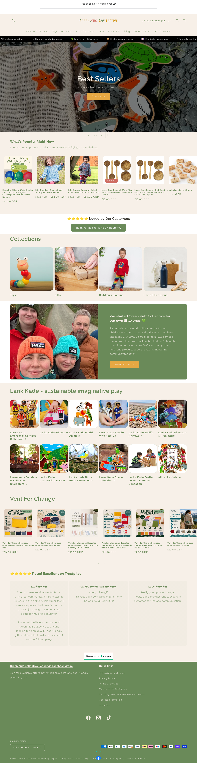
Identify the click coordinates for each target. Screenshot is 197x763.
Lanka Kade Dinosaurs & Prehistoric (172, 434)
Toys (13, 295)
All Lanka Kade (168, 477)
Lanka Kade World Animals (81, 434)
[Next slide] (102, 135)
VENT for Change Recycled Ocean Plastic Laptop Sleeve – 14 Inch (18, 545)
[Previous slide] (89, 135)
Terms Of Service (108, 683)
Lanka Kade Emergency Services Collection (23, 435)
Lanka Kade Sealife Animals (141, 434)
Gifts (58, 295)
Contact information (136, 759)
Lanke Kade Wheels (52, 432)
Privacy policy (66, 759)
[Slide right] (105, 211)
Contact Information (110, 699)
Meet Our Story (124, 364)
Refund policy (82, 759)
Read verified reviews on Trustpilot (98, 227)
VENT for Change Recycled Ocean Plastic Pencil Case (48, 544)
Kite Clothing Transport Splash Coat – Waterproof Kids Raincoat (83, 191)
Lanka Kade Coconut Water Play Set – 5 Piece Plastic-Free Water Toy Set (116, 192)
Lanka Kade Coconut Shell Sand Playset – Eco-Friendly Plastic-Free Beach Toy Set (149, 192)
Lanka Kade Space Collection (111, 479)
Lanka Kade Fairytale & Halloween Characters (23, 480)
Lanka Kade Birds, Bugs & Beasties (80, 479)
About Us (104, 705)
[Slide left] (92, 211)
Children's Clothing (111, 295)
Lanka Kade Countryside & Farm (52, 479)
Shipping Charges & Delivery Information (122, 694)
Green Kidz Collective (28, 759)
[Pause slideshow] (108, 135)
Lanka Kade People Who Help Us (111, 434)
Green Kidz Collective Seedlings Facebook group (41, 665)
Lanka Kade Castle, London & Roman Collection (141, 480)
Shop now (98, 96)
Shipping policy (117, 759)
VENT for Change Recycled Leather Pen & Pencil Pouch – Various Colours (148, 545)
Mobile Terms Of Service (113, 689)
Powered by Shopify (47, 759)
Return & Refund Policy (112, 673)
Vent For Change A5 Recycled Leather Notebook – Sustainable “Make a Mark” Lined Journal (116, 545)
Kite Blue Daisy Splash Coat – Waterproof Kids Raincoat (49, 191)
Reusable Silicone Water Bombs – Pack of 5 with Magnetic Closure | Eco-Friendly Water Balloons (17, 193)
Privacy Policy (107, 678)
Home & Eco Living (156, 295)
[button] (13, 20)
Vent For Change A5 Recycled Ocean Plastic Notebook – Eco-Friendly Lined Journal (83, 545)
